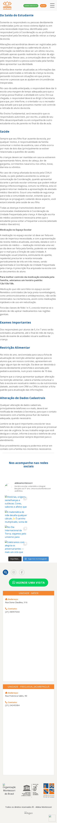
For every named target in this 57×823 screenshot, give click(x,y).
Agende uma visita (30, 6)
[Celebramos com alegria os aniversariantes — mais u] (16, 552)
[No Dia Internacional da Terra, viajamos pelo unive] (16, 537)
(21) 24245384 (12, 705)
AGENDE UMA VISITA (30, 582)
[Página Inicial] (10, 5)
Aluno (43, 6)
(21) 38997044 (12, 611)
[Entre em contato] (51, 820)
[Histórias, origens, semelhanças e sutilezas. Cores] (16, 507)
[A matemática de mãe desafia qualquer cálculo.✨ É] (16, 522)
